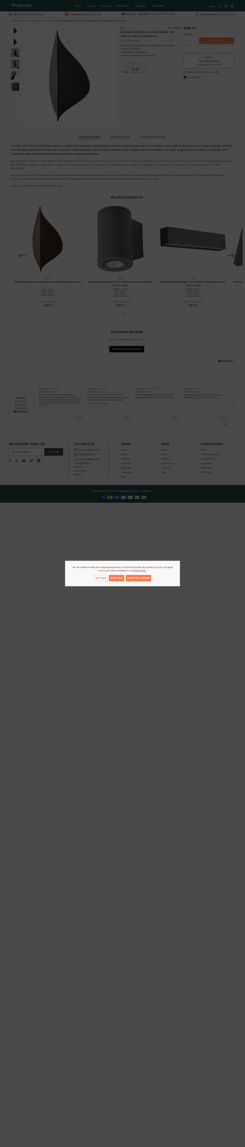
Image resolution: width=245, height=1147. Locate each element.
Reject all (116, 578)
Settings (100, 578)
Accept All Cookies (138, 578)
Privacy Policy (139, 570)
